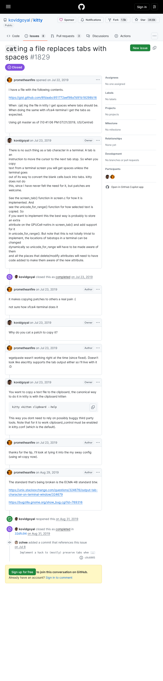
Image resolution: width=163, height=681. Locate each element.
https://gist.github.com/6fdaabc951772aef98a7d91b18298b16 (53, 97)
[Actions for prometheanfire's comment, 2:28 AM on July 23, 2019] (98, 443)
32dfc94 (21, 533)
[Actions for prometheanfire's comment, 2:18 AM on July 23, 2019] (98, 348)
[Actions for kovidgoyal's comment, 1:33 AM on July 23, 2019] (98, 140)
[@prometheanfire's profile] (9, 79)
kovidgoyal (19, 20)
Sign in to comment (59, 577)
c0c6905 (90, 557)
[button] (93, 407)
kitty (38, 20)
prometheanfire (24, 80)
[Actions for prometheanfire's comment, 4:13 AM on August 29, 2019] (98, 472)
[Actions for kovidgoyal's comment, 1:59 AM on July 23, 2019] (98, 323)
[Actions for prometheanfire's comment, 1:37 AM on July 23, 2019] (98, 289)
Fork (119, 19)
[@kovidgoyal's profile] (9, 140)
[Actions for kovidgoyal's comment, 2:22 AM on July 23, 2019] (98, 382)
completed (63, 277)
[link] (25, 277)
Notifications (93, 19)
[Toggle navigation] (8, 6)
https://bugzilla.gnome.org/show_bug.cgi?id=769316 (46, 502)
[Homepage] (81, 6)
